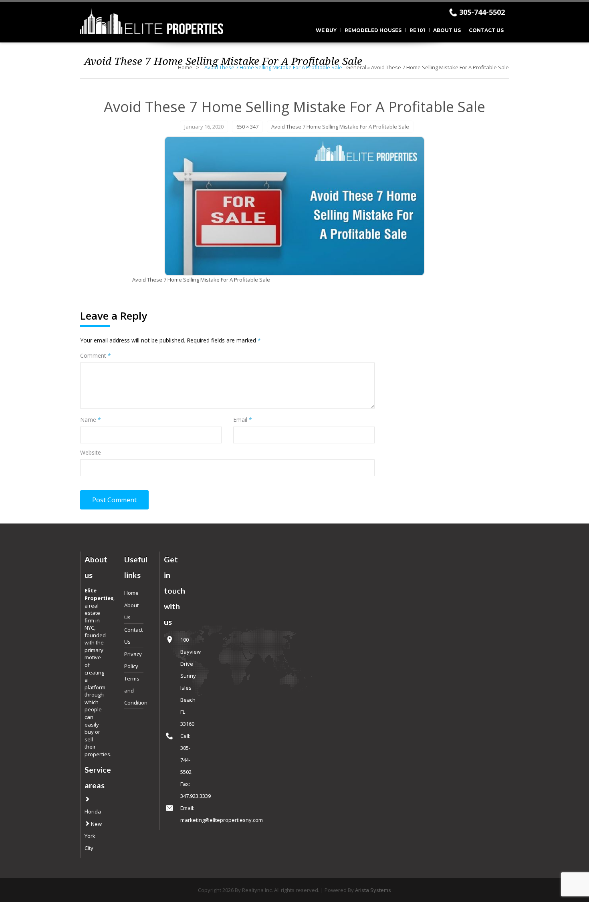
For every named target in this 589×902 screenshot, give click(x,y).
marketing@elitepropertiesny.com (221, 819)
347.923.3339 (195, 795)
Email (242, 419)
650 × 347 (247, 126)
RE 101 (417, 30)
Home (185, 67)
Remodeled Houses (373, 30)
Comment (95, 355)
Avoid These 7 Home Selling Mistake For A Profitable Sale (440, 67)
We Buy (326, 30)
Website (90, 452)
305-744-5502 (482, 12)
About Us (447, 30)
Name (90, 419)
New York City (93, 836)
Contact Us (486, 30)
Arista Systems (373, 890)
